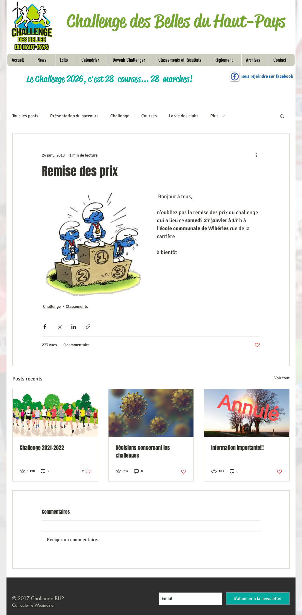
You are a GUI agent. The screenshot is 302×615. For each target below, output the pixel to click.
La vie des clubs (183, 115)
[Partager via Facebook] (44, 326)
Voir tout (282, 377)
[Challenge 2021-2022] (55, 413)
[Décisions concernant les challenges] (151, 413)
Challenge (119, 115)
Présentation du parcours (74, 115)
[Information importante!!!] (246, 413)
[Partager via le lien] (88, 326)
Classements (77, 306)
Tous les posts (25, 115)
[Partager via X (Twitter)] (59, 326)
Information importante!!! (237, 448)
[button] (225, 60)
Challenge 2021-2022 (42, 448)
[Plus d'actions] (256, 155)
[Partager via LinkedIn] (73, 326)
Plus (214, 115)
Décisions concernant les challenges (143, 451)
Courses (149, 115)
